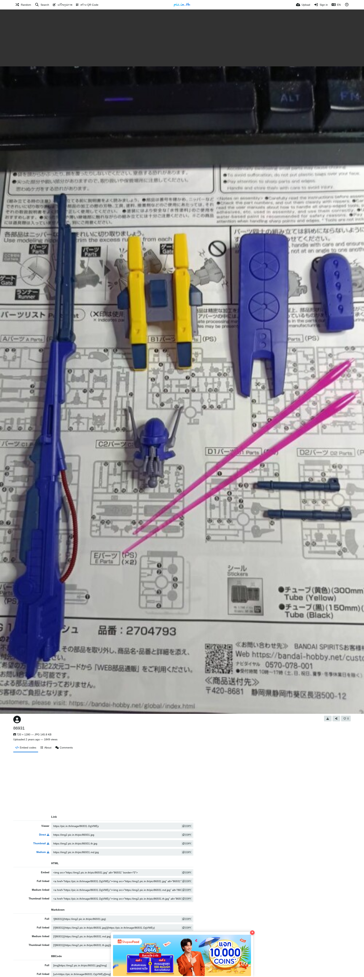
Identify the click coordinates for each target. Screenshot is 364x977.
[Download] (328, 718)
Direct (42, 834)
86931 (19, 728)
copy (187, 826)
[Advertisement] (182, 37)
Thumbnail (39, 843)
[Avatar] (17, 719)
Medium (41, 852)
